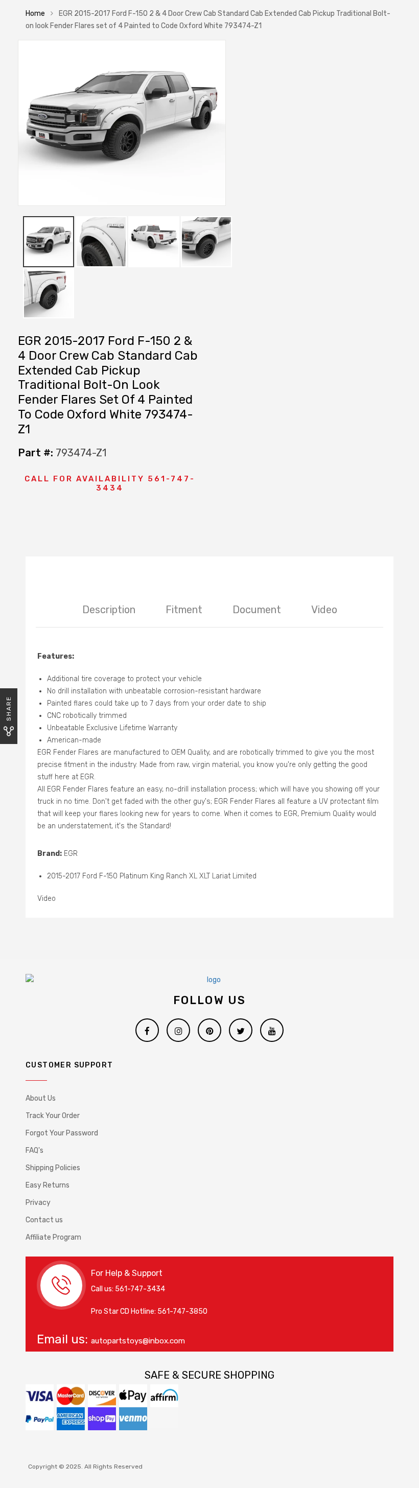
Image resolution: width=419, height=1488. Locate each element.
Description (108, 609)
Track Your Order (53, 1115)
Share (8, 708)
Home (35, 13)
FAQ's (34, 1150)
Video (324, 609)
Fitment (184, 609)
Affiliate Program (53, 1237)
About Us (41, 1098)
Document (256, 609)
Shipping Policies (53, 1168)
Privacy (38, 1202)
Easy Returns (47, 1185)
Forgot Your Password (62, 1133)
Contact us (44, 1220)
